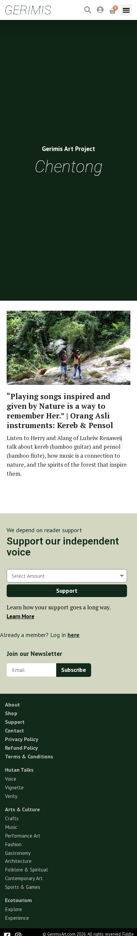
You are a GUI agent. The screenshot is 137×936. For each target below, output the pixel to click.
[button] (126, 10)
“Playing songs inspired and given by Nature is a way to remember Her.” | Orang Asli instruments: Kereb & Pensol (60, 410)
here (73, 635)
